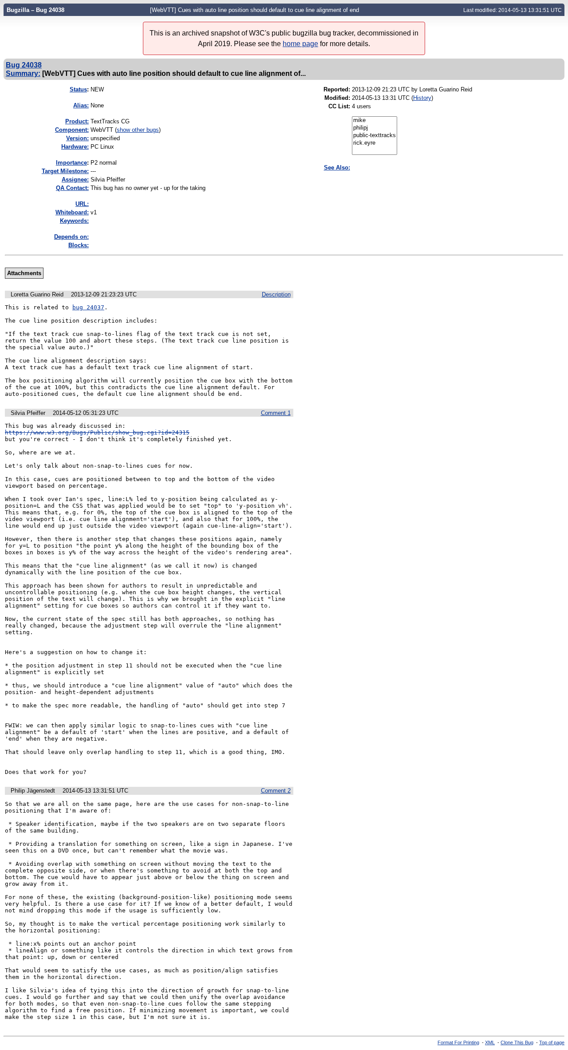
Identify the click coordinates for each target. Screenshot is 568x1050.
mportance (71, 162)
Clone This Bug (517, 1042)
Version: (77, 138)
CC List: (339, 106)
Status (78, 89)
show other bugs (138, 129)
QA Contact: (72, 188)
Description (276, 294)
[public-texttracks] (374, 135)
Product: (77, 121)
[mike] (374, 120)
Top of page (551, 1042)
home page (300, 43)
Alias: (81, 105)
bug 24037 (88, 307)
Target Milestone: (65, 171)
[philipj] (374, 128)
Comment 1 (276, 413)
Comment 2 (276, 790)
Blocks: (78, 245)
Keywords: (74, 220)
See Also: (337, 167)
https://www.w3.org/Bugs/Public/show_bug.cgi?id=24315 (97, 432)
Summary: (23, 73)
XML (490, 1042)
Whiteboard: (72, 212)
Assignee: (75, 179)
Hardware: (75, 146)
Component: (72, 129)
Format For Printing (458, 1042)
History (422, 98)
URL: (82, 204)
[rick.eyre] (374, 143)
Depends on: (71, 236)
